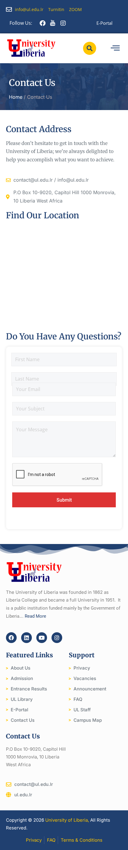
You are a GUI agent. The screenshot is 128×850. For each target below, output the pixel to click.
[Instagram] (56, 637)
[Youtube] (41, 637)
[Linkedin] (26, 637)
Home (15, 97)
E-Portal (104, 23)
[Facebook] (11, 637)
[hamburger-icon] (115, 48)
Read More (35, 616)
